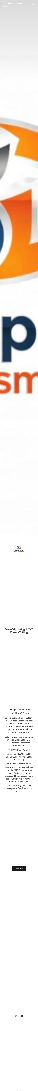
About (10, 3)
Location (19, 3)
